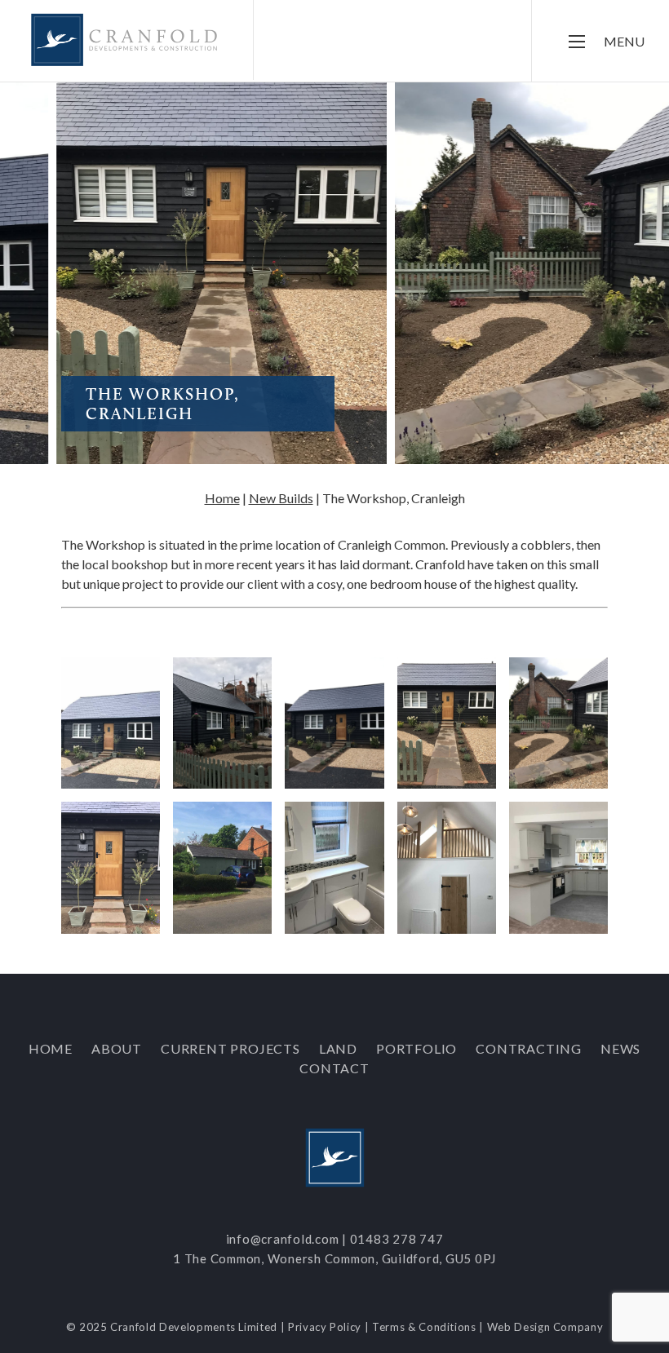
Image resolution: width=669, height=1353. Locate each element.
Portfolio (416, 1048)
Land (338, 1048)
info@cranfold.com (282, 1238)
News (620, 1048)
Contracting (529, 1048)
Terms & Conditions (424, 1326)
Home (222, 498)
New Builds (281, 498)
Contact (334, 1068)
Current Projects (230, 1048)
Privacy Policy (324, 1326)
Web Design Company (545, 1326)
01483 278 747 (397, 1238)
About (116, 1048)
